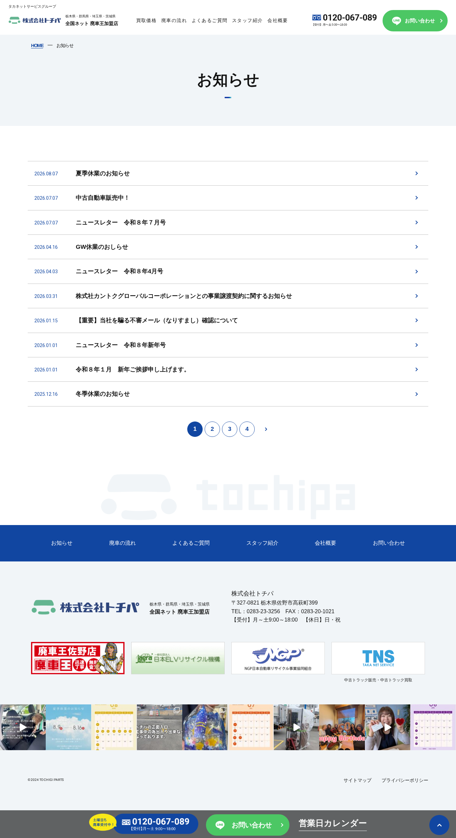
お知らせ (61, 543)
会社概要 (277, 20)
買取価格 (146, 20)
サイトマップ (358, 780)
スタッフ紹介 (247, 20)
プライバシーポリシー (405, 780)
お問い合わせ (420, 20)
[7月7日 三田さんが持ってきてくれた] (205, 727)
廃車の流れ (174, 20)
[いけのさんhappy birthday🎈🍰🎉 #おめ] (388, 727)
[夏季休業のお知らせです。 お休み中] (68, 727)
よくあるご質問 (210, 20)
